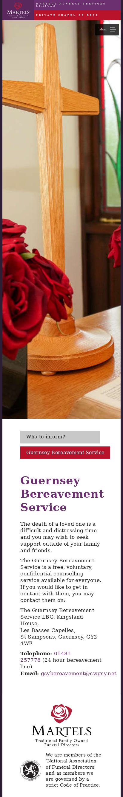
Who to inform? (45, 437)
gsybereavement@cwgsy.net (79, 673)
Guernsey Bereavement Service (65, 452)
